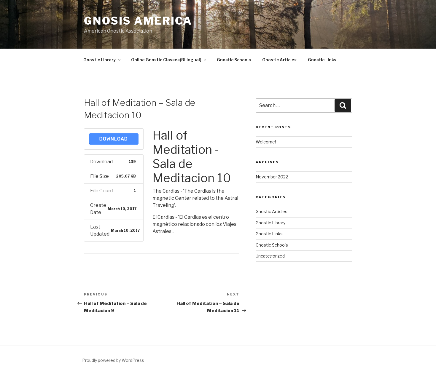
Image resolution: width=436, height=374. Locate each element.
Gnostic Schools (234, 59)
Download (113, 139)
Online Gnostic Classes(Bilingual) (166, 59)
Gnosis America (138, 20)
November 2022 (272, 176)
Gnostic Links (322, 59)
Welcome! (266, 141)
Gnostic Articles (279, 59)
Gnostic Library (99, 59)
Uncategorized (270, 255)
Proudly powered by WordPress (113, 360)
